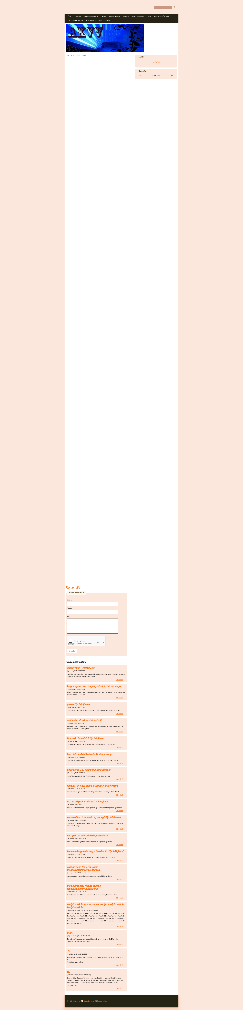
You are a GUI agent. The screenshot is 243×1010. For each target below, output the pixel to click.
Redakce (126, 16)
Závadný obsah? (90, 1001)
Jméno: (69, 600)
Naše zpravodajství (138, 16)
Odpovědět (119, 680)
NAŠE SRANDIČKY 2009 (75, 20)
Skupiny (103, 16)
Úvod (69, 16)
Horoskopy (77, 16)
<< (140, 75)
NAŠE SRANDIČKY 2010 (94, 20)
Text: (68, 616)
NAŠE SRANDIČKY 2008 (161, 16)
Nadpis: (69, 608)
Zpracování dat (102, 1001)
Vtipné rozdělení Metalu (91, 16)
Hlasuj (149, 16)
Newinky (107, 20)
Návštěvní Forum (114, 16)
